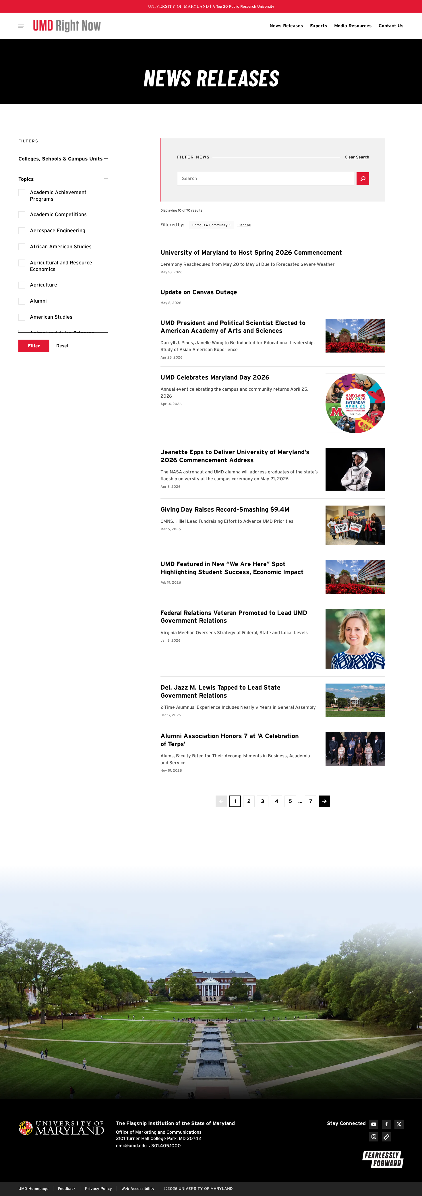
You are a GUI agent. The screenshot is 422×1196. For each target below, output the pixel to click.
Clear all (244, 225)
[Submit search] (363, 178)
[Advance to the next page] (324, 801)
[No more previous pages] (221, 801)
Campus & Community (211, 225)
